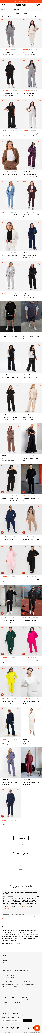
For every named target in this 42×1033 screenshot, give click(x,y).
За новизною (36, 16)
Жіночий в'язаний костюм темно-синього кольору (10, 742)
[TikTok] (28, 1028)
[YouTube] (12, 1028)
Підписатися (27, 1020)
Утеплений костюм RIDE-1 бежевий (31, 539)
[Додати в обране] (18, 20)
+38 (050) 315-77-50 (7, 986)
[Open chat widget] (37, 1028)
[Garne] (21, 5)
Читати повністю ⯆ (8, 919)
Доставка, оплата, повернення (8, 999)
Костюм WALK (28, 417)
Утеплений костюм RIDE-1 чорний (31, 580)
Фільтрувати (8, 16)
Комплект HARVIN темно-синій (10, 823)
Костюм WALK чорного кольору (10, 417)
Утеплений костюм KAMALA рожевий (31, 661)
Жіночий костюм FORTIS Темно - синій (31, 255)
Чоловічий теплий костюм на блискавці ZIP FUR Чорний (31, 620)
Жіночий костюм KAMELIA (10, 174)
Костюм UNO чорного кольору (10, 93)
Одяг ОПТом (26, 1000)
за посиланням (16, 943)
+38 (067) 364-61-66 (8, 984)
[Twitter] (18, 1028)
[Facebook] (2, 1028)
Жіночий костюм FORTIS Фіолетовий (31, 174)
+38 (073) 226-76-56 (8, 989)
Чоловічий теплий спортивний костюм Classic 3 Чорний (10, 620)
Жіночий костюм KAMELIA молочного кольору (10, 255)
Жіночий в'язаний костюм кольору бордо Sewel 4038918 (20, 893)
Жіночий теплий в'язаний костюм (10, 782)
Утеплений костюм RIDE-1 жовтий (10, 701)
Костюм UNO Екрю (29, 53)
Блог (3, 962)
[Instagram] (7, 1028)
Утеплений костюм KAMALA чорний (10, 498)
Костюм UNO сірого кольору (10, 53)
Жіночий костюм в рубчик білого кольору (31, 134)
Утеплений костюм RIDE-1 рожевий (10, 580)
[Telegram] (34, 1028)
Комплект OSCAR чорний (31, 458)
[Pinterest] (23, 1028)
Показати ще (21, 838)
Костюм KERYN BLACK (30, 377)
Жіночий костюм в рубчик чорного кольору (10, 134)
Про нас (4, 955)
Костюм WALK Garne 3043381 (13, 914)
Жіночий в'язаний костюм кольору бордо (31, 782)
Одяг (9, 9)
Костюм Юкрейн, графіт (31, 336)
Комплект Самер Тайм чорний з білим (10, 336)
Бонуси (4, 1004)
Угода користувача (8, 1007)
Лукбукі (4, 960)
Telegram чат (26, 981)
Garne (3, 9)
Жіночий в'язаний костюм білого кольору (31, 701)
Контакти (5, 965)
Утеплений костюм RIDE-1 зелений (10, 661)
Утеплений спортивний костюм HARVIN (31, 498)
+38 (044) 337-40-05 (8, 981)
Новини (4, 958)
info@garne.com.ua (28, 984)
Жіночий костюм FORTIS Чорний (31, 296)
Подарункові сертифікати (11, 1002)
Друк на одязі (26, 997)
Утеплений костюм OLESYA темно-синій (10, 539)
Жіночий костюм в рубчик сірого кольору (31, 93)
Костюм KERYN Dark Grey (10, 377)
